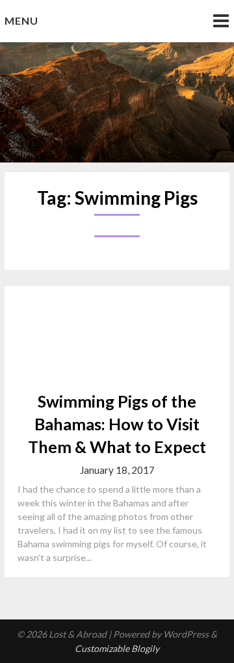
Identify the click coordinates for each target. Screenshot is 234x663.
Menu (21, 20)
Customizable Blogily (117, 648)
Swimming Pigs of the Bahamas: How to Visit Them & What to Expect (117, 423)
